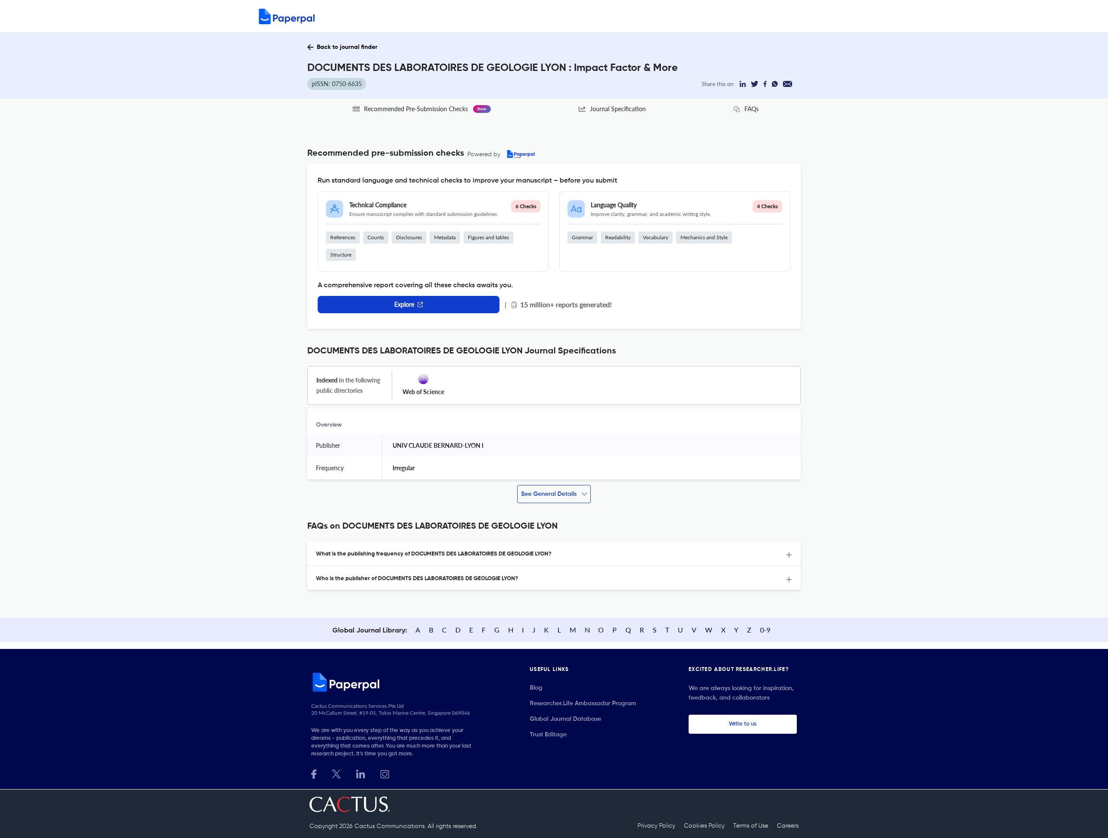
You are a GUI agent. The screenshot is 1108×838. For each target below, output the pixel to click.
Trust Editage (548, 735)
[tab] (554, 553)
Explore (404, 304)
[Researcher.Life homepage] (394, 681)
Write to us (743, 724)
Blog (536, 688)
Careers (788, 826)
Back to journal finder (347, 47)
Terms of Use (750, 826)
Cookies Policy (704, 826)
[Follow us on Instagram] (384, 773)
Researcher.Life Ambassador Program (583, 703)
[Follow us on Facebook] (313, 773)
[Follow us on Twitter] (336, 773)
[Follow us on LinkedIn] (360, 773)
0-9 (765, 630)
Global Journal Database (565, 719)
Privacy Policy (656, 826)
